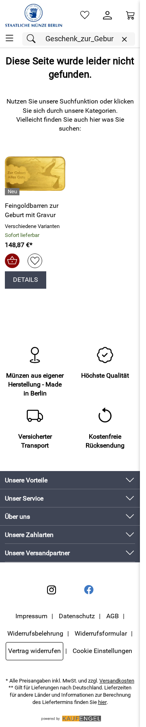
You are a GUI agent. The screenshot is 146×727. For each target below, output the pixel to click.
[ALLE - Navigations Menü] (9, 38)
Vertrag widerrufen (34, 651)
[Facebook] (89, 590)
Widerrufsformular (101, 633)
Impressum (31, 616)
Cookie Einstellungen (102, 651)
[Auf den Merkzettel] (35, 261)
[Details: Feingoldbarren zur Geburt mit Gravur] (13, 191)
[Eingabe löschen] (124, 39)
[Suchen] (33, 39)
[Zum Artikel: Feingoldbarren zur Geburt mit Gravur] (35, 174)
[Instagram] (51, 590)
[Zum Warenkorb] (130, 15)
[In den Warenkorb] (12, 261)
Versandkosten (116, 681)
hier (102, 702)
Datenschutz (77, 616)
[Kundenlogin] (107, 15)
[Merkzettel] (85, 15)
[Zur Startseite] (33, 15)
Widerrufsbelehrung (35, 633)
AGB (112, 616)
